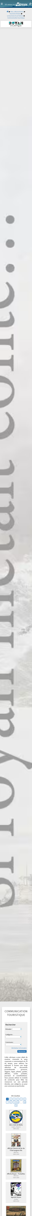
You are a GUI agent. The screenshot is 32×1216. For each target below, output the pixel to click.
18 (25, 1102)
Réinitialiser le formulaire (19, 1048)
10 (18, 1102)
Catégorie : (9, 1035)
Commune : (9, 1042)
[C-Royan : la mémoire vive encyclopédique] (16, 6)
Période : (8, 1029)
